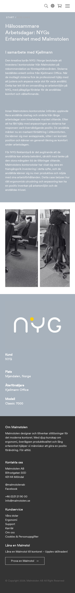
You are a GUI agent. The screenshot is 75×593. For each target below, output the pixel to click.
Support (10, 524)
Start (10, 17)
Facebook (11, 488)
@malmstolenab (15, 484)
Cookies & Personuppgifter (22, 536)
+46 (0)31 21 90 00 (16, 496)
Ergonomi (11, 519)
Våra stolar (11, 515)
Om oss (10, 532)
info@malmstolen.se (17, 500)
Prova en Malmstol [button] (22, 560)
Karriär (9, 528)
